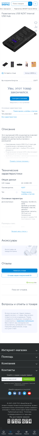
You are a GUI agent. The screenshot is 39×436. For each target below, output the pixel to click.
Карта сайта (28, 414)
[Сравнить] (35, 26)
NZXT (23, 188)
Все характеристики (9, 117)
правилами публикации (25, 321)
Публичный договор (15, 412)
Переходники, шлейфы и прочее (25, 111)
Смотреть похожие (19, 98)
